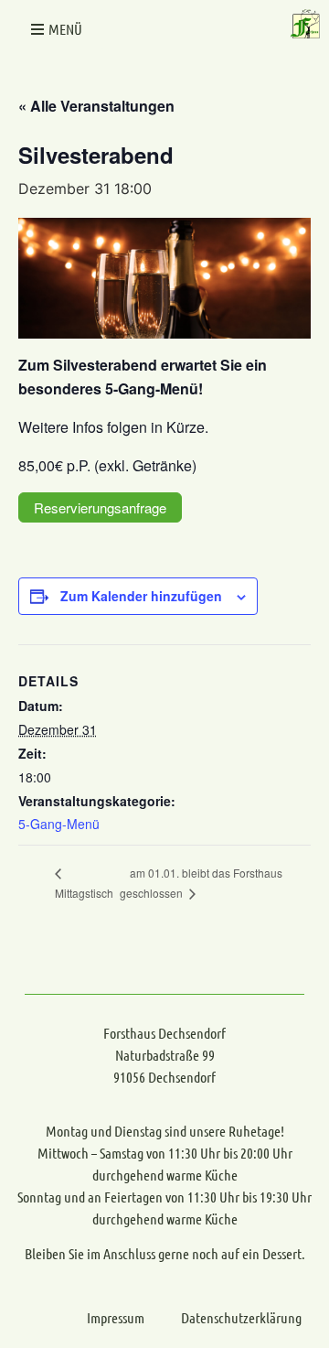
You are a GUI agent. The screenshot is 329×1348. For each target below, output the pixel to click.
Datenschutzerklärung (241, 1317)
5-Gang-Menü (59, 823)
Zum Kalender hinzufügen (141, 596)
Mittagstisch (84, 892)
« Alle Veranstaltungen (96, 105)
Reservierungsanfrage (100, 507)
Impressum (115, 1317)
